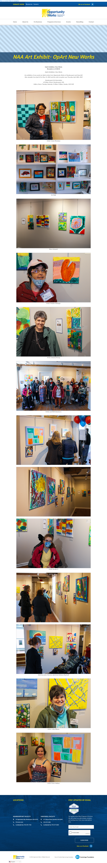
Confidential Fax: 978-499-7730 (23, 825)
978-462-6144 (19, 822)
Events (68, 22)
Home (15, 22)
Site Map (62, 857)
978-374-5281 (47, 822)
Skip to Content (4, 1)
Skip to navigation (14, 1)
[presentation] (79, 833)
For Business (38, 22)
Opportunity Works (37, 857)
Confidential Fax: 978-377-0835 (51, 825)
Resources (29, 4)
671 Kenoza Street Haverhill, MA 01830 (53, 819)
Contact (91, 22)
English (13, 861)
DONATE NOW (18, 4)
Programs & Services (54, 22)
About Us (25, 22)
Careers (36, 4)
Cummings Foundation (68, 857)
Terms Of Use (57, 857)
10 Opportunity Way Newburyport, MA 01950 (27, 819)
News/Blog (79, 22)
